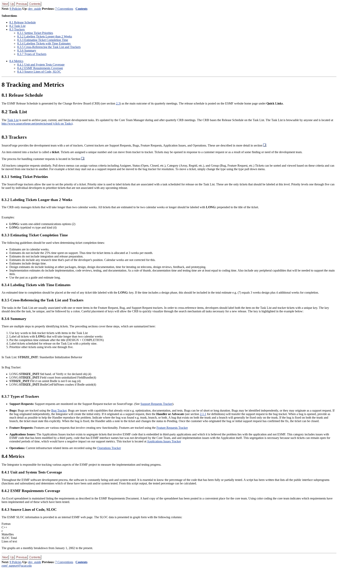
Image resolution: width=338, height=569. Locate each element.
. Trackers (17, 29)
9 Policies (16, 8)
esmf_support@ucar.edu (17, 565)
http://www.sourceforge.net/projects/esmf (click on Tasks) (37, 123)
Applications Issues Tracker (164, 441)
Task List (13, 120)
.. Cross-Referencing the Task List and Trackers (49, 47)
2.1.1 (203, 414)
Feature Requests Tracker (172, 427)
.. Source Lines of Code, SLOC (39, 71)
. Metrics (16, 61)
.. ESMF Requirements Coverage (40, 68)
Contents (81, 8)
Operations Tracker (109, 448)
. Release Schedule (22, 22)
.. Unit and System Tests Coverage (41, 64)
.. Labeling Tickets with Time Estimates (44, 43)
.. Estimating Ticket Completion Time (42, 40)
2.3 (118, 103)
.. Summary (26, 50)
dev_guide (34, 8)
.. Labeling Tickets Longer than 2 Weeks (44, 36)
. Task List (17, 26)
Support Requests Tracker (156, 404)
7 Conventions (64, 8)
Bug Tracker (59, 410)
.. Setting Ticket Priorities (35, 33)
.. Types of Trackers (31, 54)
